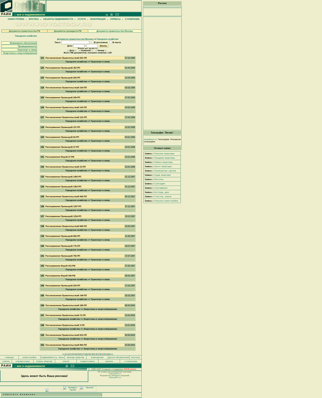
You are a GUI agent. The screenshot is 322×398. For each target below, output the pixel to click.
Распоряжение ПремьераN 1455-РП (63, 177)
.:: (68, 50)
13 (104, 354)
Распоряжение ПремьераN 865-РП (62, 236)
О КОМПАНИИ (132, 19)
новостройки (30, 357)
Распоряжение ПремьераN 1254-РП (63, 216)
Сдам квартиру (162, 175)
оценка (109, 361)
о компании (130, 361)
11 (96, 354)
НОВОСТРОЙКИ (16, 19)
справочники (23, 361)
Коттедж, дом (161, 192)
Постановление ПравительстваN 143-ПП (66, 107)
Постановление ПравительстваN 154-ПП (66, 87)
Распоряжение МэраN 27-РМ (59, 157)
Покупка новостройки (166, 201)
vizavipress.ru (150, 139)
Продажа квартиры (164, 158)
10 (92, 354)
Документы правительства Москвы (115, 31)
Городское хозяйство (26, 36)
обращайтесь (115, 374)
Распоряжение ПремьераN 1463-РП (63, 186)
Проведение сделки (165, 171)
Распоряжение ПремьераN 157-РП (62, 127)
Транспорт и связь (27, 50)
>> (112, 354)
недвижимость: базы (52, 357)
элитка (6, 361)
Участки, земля (162, 196)
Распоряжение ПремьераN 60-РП (62, 137)
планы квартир (44, 361)
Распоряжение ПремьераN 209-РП (62, 97)
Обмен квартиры (163, 162)
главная (9, 357)
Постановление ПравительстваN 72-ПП (65, 315)
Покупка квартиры (164, 153)
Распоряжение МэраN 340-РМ (60, 276)
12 (100, 354)
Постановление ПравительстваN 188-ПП (66, 305)
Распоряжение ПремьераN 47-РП (62, 147)
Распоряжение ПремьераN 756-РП (62, 256)
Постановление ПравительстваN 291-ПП (66, 58)
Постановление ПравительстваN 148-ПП (66, 295)
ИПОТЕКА (34, 19)
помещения (97, 357)
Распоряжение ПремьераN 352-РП (62, 68)
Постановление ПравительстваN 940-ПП (66, 196)
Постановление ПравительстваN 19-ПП (65, 167)
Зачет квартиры (163, 166)
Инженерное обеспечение (23, 43)
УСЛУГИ (82, 19)
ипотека (135, 357)
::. (76, 50)
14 (108, 354)
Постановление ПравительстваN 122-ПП (66, 117)
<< (63, 354)
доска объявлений (119, 357)
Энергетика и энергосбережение (20, 53)
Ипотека (158, 179)
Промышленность (27, 46)
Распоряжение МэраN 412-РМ (60, 266)
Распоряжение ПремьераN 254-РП (62, 285)
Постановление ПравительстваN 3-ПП (65, 325)
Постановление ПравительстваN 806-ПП (66, 345)
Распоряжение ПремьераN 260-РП (62, 78)
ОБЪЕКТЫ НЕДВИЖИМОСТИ (58, 19)
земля (66, 361)
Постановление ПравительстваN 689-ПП (66, 226)
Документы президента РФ (67, 31)
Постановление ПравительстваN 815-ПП (66, 335)
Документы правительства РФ (24, 31)
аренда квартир (75, 357)
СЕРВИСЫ (115, 19)
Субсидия (159, 183)
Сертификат (161, 188)
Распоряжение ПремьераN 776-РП (62, 246)
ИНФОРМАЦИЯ (97, 19)
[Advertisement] (162, 73)
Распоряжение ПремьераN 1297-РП (63, 206)
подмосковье (87, 361)
